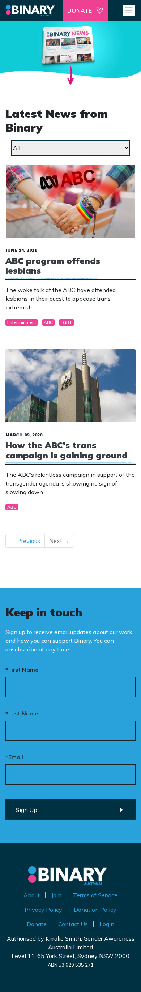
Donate (37, 924)
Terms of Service (95, 895)
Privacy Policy (43, 909)
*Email (14, 757)
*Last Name (21, 713)
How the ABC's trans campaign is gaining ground (66, 450)
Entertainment (21, 322)
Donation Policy (95, 909)
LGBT (66, 322)
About (32, 895)
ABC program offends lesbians (52, 266)
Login (106, 924)
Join (56, 895)
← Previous (25, 540)
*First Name (21, 669)
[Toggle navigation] (129, 10)
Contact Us (73, 924)
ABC (48, 322)
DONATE (79, 10)
